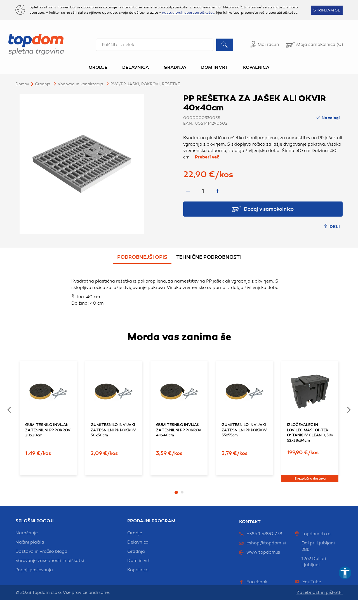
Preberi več (207, 157)
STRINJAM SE (326, 10)
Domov (22, 84)
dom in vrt (138, 560)
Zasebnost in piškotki (319, 592)
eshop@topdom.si (266, 543)
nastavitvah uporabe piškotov (188, 12)
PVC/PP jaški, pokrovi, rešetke (145, 84)
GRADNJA (42, 84)
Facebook (257, 582)
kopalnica (138, 570)
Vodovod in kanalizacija (80, 84)
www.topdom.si (263, 552)
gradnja (136, 551)
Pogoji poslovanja (34, 570)
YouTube (311, 582)
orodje (134, 533)
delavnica (138, 542)
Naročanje (26, 533)
